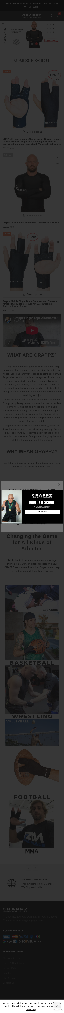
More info (31, 1009)
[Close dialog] (61, 490)
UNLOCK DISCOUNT (42, 512)
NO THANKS (42, 515)
